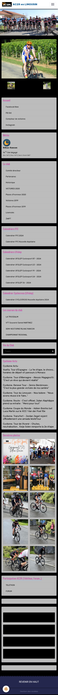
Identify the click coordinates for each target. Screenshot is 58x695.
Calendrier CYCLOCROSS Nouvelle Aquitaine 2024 (27, 300)
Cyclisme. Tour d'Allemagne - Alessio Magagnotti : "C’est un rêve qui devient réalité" (29, 378)
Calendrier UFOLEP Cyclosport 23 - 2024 (23, 265)
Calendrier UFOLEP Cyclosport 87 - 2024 (23, 259)
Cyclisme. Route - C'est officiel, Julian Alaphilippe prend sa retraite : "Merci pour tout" (28, 402)
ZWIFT (8, 219)
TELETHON (10, 585)
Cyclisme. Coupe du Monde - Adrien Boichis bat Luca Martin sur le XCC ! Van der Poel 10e (27, 409)
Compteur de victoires (15, 119)
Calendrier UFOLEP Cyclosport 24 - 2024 (23, 277)
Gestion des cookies (29, 691)
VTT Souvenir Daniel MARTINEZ (19, 323)
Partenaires (11, 177)
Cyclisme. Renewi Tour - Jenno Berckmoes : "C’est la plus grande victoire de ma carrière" (26, 386)
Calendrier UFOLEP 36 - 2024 (18, 283)
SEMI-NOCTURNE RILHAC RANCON (20, 329)
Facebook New (12, 107)
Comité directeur (13, 171)
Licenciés (10, 213)
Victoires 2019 (12, 201)
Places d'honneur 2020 (16, 195)
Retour (29, 85)
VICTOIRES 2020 (13, 189)
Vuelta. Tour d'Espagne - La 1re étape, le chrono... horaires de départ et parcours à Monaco (28, 371)
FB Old (8, 113)
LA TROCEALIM (12, 317)
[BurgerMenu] (52, 4)
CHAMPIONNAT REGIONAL (16, 335)
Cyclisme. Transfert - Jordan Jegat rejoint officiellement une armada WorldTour (25, 417)
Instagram (10, 125)
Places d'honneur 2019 (16, 207)
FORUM (9, 591)
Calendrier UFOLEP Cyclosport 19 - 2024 (23, 271)
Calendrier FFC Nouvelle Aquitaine (20, 242)
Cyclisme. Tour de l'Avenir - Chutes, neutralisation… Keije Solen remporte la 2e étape (28, 425)
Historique (10, 183)
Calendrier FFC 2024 (14, 236)
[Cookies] (6, 689)
